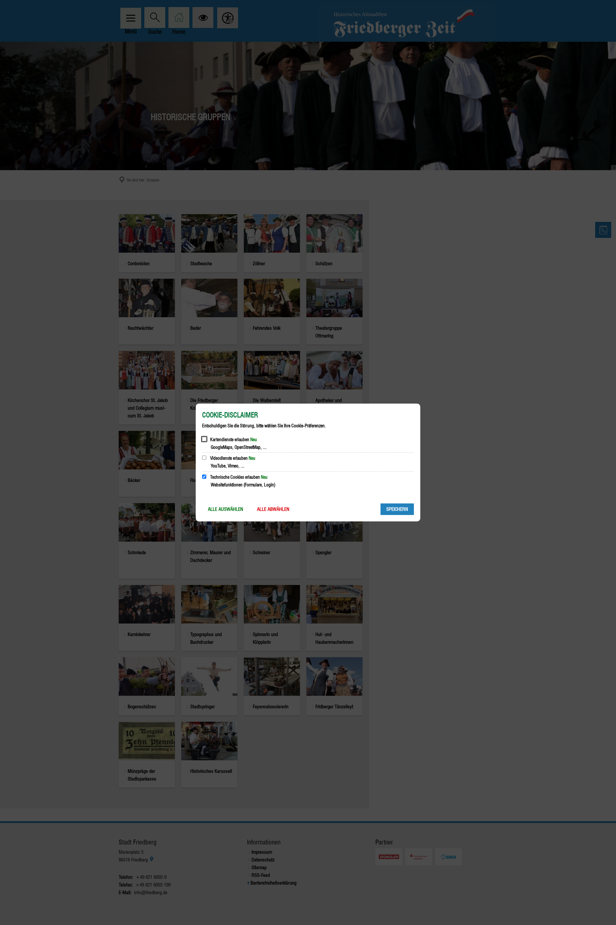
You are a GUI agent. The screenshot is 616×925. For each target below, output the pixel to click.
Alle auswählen (225, 509)
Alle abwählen (273, 509)
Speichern (397, 509)
